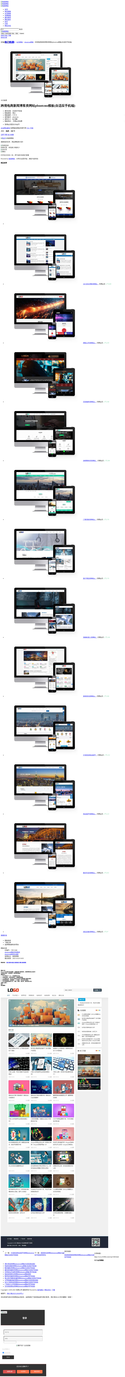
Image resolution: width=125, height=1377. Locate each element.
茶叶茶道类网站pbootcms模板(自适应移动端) (20, 1264)
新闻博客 (24, 962)
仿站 (6, 35)
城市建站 (40, 1290)
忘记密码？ (6, 1349)
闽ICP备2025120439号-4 (15, 1293)
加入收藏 (10, 134)
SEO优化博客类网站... (90, 284)
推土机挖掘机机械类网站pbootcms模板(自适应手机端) (23, 1278)
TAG (28, 128)
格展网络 (12, 159)
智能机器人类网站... (90, 637)
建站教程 (8, 17)
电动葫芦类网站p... (89, 814)
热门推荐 (9, 42)
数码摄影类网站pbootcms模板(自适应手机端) (20, 1268)
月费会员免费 (17, 121)
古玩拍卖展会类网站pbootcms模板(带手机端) (20, 1286)
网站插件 (8, 19)
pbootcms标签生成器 (11, 954)
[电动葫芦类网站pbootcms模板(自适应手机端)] (44, 814)
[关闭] (3, 138)
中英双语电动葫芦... (90, 755)
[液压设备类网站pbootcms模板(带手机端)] (44, 932)
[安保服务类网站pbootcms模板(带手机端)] (44, 402)
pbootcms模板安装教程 (12, 952)
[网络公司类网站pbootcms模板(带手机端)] (44, 343)
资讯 (7, 962)
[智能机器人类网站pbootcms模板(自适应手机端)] (44, 637)
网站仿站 (8, 26)
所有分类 (4, 37)
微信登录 (37, 1371)
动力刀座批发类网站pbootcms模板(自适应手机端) (21, 1282)
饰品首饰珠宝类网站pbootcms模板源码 (18, 1274)
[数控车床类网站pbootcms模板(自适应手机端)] (44, 873)
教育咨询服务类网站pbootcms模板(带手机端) (20, 1276)
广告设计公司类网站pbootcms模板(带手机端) (20, 1284)
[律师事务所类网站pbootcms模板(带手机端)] (44, 460)
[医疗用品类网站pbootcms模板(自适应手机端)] (44, 578)
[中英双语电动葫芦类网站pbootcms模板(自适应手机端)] (44, 755)
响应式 (13, 962)
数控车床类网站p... (89, 873)
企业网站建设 (5, 128)
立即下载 (4, 134)
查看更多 (4, 935)
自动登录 (7, 1353)
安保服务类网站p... (89, 402)
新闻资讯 (17, 962)
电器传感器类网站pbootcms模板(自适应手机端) (21, 1266)
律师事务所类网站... (90, 460)
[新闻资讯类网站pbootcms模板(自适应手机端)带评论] (44, 696)
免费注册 (9, 1371)
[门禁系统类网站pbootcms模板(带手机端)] (44, 519)
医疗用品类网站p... (89, 578)
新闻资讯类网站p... (89, 696)
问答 (6, 23)
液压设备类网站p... (89, 932)
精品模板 (8, 11)
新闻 (10, 962)
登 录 (8, 1357)
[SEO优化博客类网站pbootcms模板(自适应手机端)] (44, 284)
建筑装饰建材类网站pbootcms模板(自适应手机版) (21, 1270)
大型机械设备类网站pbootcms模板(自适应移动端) (21, 1280)
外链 (2, 35)
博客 (20, 962)
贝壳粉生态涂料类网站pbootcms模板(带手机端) (21, 1272)
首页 (6, 9)
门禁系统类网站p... (89, 519)
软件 (6, 21)
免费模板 (8, 15)
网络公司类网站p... (89, 343)
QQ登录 (23, 1371)
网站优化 (48, 1290)
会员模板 (8, 13)
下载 (9, 35)
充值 (31, 128)
